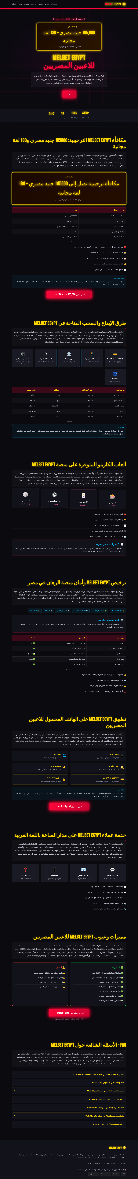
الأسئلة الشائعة (97, 1163)
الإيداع (47, 4)
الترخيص (33, 4)
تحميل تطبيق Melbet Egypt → (69, 806)
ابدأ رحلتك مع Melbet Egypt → (69, 1012)
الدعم (20, 4)
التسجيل (113, 1163)
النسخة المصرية (121, 1163)
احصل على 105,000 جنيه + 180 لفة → (69, 294)
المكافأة (54, 4)
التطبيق (26, 4)
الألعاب (40, 4)
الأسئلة (14, 4)
